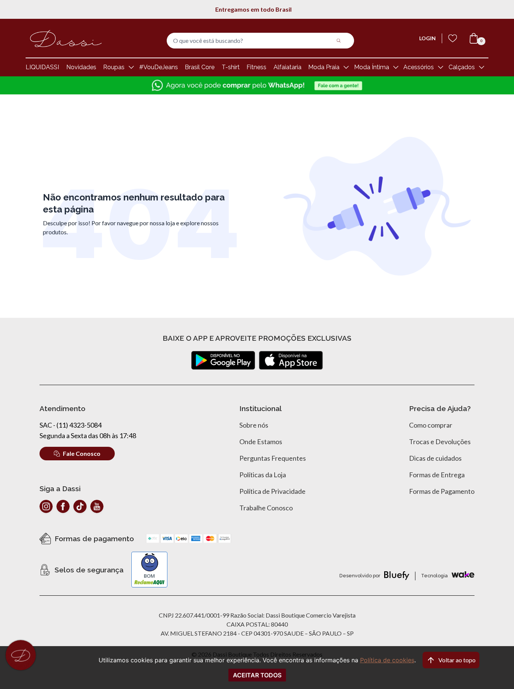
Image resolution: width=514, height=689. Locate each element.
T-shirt (231, 67)
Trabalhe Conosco (266, 508)
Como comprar (430, 425)
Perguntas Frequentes (272, 458)
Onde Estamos (260, 441)
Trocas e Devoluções (440, 441)
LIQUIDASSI (42, 67)
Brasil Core (199, 67)
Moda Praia (323, 67)
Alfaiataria (287, 67)
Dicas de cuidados (435, 458)
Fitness (256, 67)
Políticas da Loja (262, 474)
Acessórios (418, 67)
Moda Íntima (371, 67)
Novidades (81, 67)
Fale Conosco (81, 453)
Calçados (462, 67)
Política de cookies (387, 660)
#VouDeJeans (158, 67)
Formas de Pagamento (441, 491)
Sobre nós (253, 425)
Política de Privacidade (272, 491)
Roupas (114, 67)
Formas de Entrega (437, 474)
